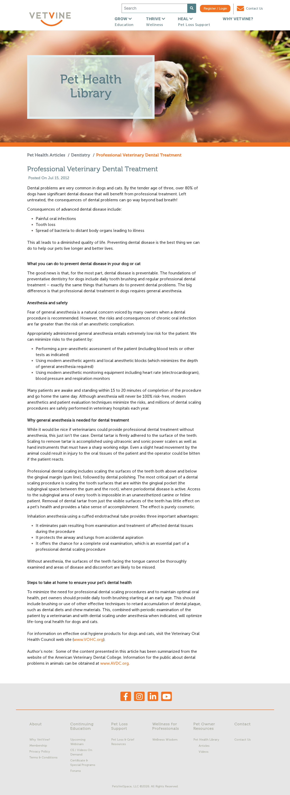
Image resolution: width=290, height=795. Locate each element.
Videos (203, 752)
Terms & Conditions (43, 757)
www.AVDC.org (115, 663)
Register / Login (215, 8)
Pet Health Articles (46, 155)
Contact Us (254, 8)
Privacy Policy (39, 751)
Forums (75, 771)
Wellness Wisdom (164, 739)
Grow (124, 22)
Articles (204, 746)
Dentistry (80, 155)
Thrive (154, 22)
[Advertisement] (235, 242)
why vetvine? (238, 19)
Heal (194, 22)
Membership (38, 745)
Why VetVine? (39, 739)
